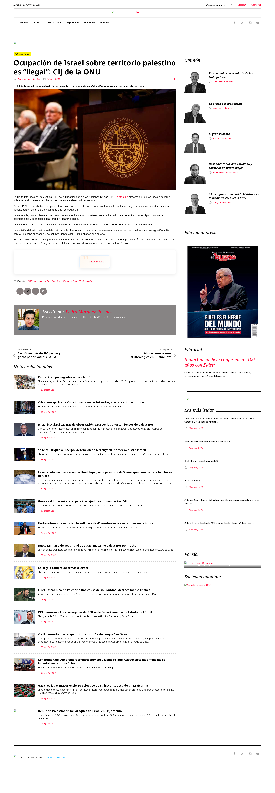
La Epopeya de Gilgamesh (217, 558)
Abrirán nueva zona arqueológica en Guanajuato (151, 353)
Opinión (104, 22)
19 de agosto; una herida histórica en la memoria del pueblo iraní (234, 194)
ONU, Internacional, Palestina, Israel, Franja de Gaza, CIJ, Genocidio (60, 278)
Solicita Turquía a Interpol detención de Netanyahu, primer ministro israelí (92, 448)
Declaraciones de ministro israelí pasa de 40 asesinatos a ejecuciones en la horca (95, 521)
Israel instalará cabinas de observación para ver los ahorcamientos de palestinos (95, 422)
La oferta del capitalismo (226, 101)
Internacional (54, 22)
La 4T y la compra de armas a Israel (63, 565)
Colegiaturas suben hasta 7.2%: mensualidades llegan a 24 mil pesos (219, 518)
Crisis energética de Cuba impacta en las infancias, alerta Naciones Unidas (91, 400)
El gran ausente (219, 131)
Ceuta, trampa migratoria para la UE (64, 375)
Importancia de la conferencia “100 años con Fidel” (219, 360)
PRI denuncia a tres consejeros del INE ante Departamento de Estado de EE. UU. (95, 610)
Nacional (24, 22)
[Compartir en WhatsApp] (35, 288)
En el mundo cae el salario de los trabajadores (231, 73)
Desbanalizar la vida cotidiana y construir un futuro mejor (230, 163)
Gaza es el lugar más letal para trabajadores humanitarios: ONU (84, 499)
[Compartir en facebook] (20, 288)
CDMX (37, 22)
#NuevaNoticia (96, 259)
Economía (89, 22)
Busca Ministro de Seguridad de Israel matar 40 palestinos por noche (87, 543)
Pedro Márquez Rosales (28, 76)
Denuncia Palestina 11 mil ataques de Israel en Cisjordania (80, 709)
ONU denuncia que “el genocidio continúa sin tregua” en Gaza (82, 632)
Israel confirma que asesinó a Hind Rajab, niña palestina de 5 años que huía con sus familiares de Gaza (105, 471)
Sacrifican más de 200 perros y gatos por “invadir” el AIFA (39, 353)
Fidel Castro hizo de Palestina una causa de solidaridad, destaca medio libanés (94, 588)
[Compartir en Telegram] (43, 288)
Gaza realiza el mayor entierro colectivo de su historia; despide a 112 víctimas (93, 683)
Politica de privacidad (55, 755)
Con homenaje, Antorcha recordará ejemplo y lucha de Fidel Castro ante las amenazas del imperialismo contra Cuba (102, 659)
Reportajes (72, 22)
